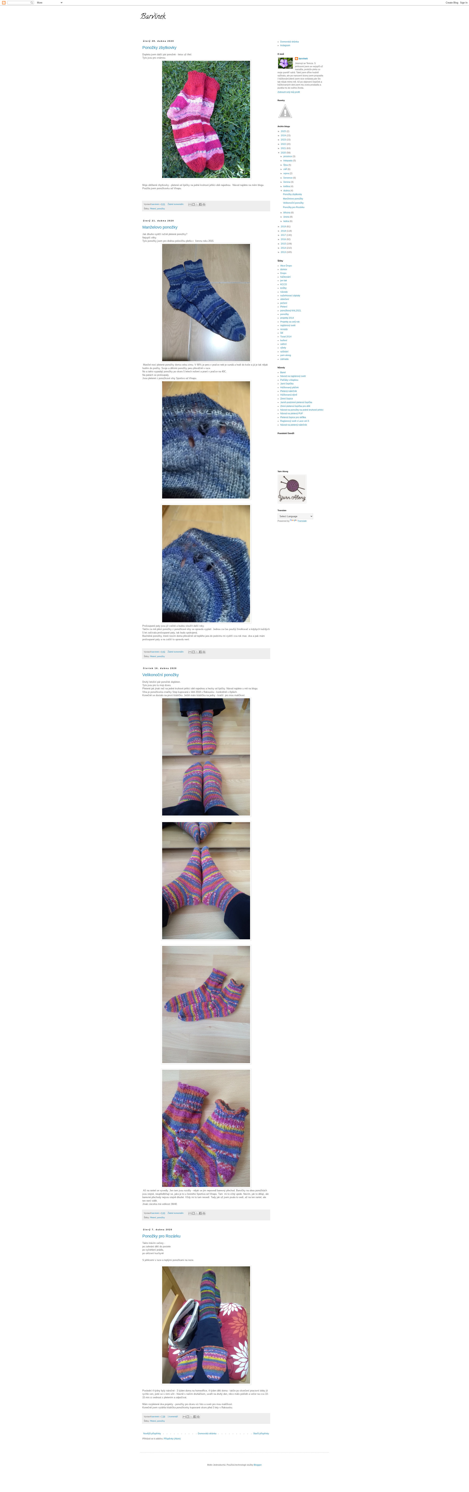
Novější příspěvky (152, 1433)
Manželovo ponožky (160, 227)
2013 (284, 252)
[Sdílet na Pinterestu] (204, 204)
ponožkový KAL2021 (290, 310)
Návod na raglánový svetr (293, 376)
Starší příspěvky (261, 1433)
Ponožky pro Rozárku (161, 1236)
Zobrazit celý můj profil (289, 92)
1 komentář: (173, 1416)
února (286, 217)
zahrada (284, 359)
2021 (284, 148)
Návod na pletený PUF (291, 413)
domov (283, 269)
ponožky (161, 208)
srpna (286, 173)
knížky (283, 288)
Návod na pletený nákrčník (293, 425)
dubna (286, 190)
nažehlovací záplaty (290, 295)
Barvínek (152, 17)
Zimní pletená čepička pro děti (295, 406)
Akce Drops (286, 265)
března (287, 212)
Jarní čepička (286, 383)
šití (281, 333)
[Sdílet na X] (197, 204)
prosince (288, 156)
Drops (283, 273)
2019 (284, 226)
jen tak (283, 280)
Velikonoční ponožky (160, 674)
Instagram (285, 45)
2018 (284, 231)
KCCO (283, 284)
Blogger (257, 1465)
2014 (284, 248)
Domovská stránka (207, 1433)
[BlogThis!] (193, 204)
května (287, 186)
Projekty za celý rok (290, 321)
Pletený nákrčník (288, 391)
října (285, 165)
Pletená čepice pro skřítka (293, 417)
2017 (284, 235)
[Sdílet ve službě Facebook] (200, 204)
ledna (286, 221)
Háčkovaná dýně (288, 395)
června (287, 182)
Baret (283, 372)
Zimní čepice (286, 398)
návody (284, 292)
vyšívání (284, 351)
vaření (283, 344)
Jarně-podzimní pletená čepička (296, 402)
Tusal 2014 (285, 336)
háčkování (285, 277)
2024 (284, 135)
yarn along (285, 355)
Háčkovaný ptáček (289, 387)
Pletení (153, 208)
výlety (283, 347)
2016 (284, 239)
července (288, 178)
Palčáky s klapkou (289, 380)
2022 (284, 144)
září (285, 169)
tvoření (283, 340)
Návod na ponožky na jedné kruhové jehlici (301, 410)
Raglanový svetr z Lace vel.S (294, 421)
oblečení (284, 299)
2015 (284, 243)
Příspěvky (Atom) (172, 1438)
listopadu (288, 160)
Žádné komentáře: (176, 204)
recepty (284, 329)
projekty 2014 (287, 318)
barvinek (303, 58)
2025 (284, 131)
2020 (284, 152)
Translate (302, 521)
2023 (284, 139)
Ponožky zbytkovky (159, 47)
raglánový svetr (288, 325)
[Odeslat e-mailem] (190, 204)
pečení (283, 303)
